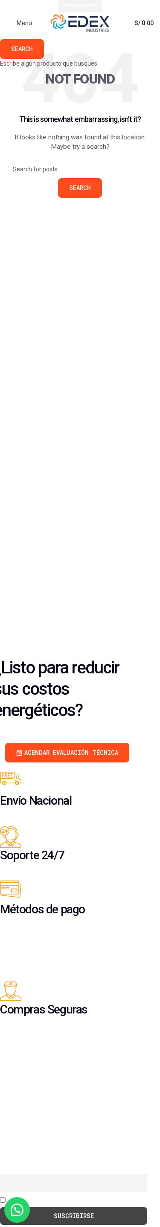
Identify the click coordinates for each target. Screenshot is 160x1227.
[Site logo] (80, 22)
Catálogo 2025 (80, 6)
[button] (17, 1210)
